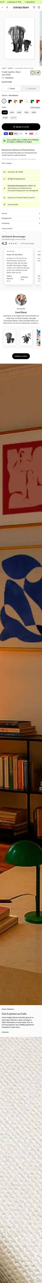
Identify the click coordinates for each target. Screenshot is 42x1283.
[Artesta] (20, 7)
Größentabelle (35, 107)
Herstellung (5, 223)
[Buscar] (7, 7)
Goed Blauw (9, 78)
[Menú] (2, 7)
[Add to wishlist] (32, 73)
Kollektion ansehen (21, 356)
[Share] (38, 73)
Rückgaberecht (7, 218)
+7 (36, 134)
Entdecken (5, 1032)
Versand (4, 213)
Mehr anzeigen (7, 163)
